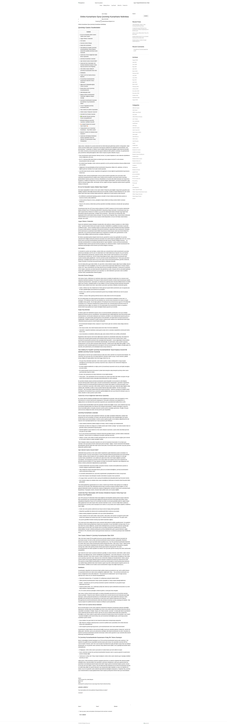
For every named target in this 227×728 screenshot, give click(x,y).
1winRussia (134, 123)
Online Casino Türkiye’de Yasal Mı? (88, 112)
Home (79, 12)
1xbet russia (135, 138)
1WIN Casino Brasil (136, 112)
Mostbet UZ (134, 167)
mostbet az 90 (135, 147)
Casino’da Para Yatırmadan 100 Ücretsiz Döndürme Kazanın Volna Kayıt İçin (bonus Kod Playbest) (88, 65)
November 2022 (135, 93)
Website (115, 706)
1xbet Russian (135, 141)
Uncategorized (135, 187)
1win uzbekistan (135, 121)
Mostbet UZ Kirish (136, 169)
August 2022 (135, 99)
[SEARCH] (108, 3)
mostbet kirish (135, 156)
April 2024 (134, 68)
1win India (134, 114)
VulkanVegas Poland (136, 196)
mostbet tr (134, 165)
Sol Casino (83, 40)
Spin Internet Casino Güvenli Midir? (88, 61)
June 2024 (134, 64)
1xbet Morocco (135, 136)
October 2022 (135, 95)
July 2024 (134, 62)
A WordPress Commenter (138, 49)
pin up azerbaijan (136, 174)
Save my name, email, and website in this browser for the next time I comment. (96, 711)
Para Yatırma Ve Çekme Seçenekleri (89, 109)
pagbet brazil (135, 171)
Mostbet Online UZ (136, 160)
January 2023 (135, 88)
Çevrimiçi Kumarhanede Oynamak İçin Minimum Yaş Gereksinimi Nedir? (88, 102)
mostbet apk (135, 145)
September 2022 (135, 97)
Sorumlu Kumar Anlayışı (86, 43)
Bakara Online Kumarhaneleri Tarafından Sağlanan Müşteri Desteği (87, 96)
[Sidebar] (1, 726)
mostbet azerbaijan (136, 152)
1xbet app (134, 125)
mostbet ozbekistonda (137, 163)
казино (133, 198)
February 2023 (135, 86)
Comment (80, 692)
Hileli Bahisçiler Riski (85, 92)
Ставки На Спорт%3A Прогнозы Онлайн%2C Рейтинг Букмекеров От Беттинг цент (140, 29)
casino (133, 143)
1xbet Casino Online (136, 132)
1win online (85, 218)
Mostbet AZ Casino (136, 149)
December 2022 (135, 91)
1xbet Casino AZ (135, 130)
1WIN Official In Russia (137, 116)
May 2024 (134, 66)
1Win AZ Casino (135, 107)
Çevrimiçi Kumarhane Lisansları (87, 58)
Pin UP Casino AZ (136, 178)
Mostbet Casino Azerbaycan (138, 154)
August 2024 (135, 60)
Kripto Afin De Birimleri (85, 45)
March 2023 (134, 84)
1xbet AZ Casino (135, 127)
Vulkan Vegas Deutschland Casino (139, 191)
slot (133, 185)
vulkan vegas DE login (137, 189)
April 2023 (134, 82)
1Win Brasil (134, 110)
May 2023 (134, 79)
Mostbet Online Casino (137, 158)
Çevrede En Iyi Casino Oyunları (87, 114)
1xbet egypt (134, 134)
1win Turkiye (83, 12)
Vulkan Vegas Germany (137, 194)
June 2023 (134, 77)
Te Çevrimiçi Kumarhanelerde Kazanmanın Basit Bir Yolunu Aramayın (87, 80)
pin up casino (135, 176)
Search (133, 13)
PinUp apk (134, 183)
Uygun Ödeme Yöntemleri (86, 38)
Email (97, 706)
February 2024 (135, 73)
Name (79, 706)
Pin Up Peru (135, 180)
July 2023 (134, 75)
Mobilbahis (82, 72)
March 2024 (134, 71)
